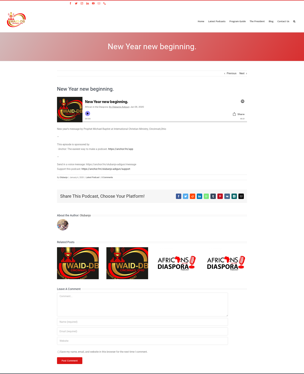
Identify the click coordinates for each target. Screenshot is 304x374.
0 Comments (107, 177)
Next (241, 73)
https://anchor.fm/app (120, 149)
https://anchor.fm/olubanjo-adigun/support (106, 168)
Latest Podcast (92, 177)
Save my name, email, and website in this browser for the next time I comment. (104, 351)
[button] (294, 21)
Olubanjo (64, 177)
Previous (231, 73)
